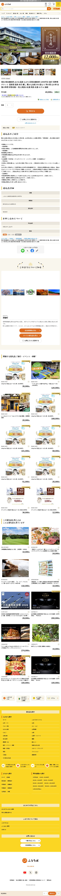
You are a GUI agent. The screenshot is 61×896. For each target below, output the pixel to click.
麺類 (33, 739)
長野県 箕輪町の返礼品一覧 (30, 238)
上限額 (46, 5)
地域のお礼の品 (36, 745)
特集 (26, 13)
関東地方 (10, 780)
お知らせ (4, 829)
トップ (3, 13)
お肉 (33, 723)
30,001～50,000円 (48, 780)
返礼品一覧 (15, 13)
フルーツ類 (5, 726)
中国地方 (4, 788)
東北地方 (4, 780)
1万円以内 (35, 777)
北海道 (8, 777)
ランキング (8, 13)
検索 (49, 8)
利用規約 (12, 880)
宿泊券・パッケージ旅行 (32, 16)
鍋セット (34, 742)
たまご (4, 732)
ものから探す (9, 16)
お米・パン (5, 723)
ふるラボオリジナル (37, 719)
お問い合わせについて (30, 123)
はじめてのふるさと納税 (8, 809)
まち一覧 (22, 13)
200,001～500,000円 (38, 786)
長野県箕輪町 (19, 238)
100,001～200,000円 (49, 783)
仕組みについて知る (44, 99)
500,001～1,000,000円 (50, 786)
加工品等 (5, 739)
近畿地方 (10, 784)
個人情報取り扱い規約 (21, 880)
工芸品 (4, 754)
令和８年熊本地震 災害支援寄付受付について (30, 0)
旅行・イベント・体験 (19, 16)
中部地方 (11, 238)
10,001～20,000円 (44, 777)
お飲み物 (5, 735)
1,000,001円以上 (37, 789)
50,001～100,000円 (38, 783)
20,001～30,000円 (37, 780)
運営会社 (49, 880)
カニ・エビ (34, 726)
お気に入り (50, 5)
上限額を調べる (56, 99)
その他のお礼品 (7, 758)
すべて (4, 719)
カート (54, 5)
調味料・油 (5, 742)
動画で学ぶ (39, 13)
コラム (45, 13)
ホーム (2, 16)
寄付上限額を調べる (7, 812)
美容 (4, 751)
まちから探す (4, 238)
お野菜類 (34, 729)
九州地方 (4, 791)
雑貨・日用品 (6, 748)
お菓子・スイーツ (36, 735)
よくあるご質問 (5, 826)
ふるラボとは (5, 822)
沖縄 (9, 791)
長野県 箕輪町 (5, 78)
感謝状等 (34, 754)
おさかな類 (5, 729)
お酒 (33, 732)
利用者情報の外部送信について (37, 880)
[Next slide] (59, 13)
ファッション (35, 751)
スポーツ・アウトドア (37, 748)
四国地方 (10, 788)
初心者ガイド (32, 13)
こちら (23, 96)
